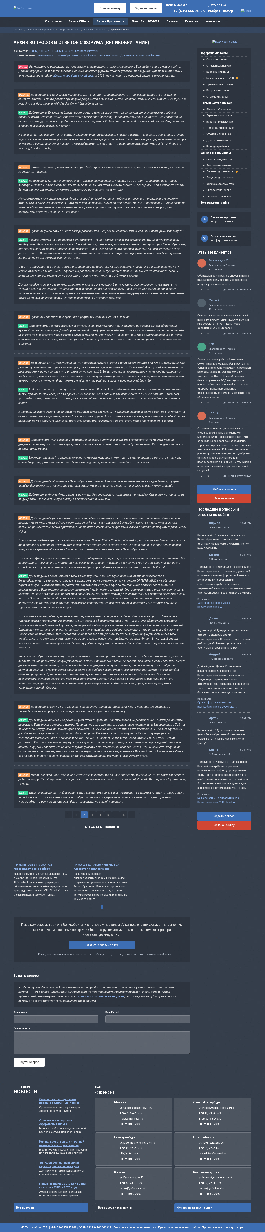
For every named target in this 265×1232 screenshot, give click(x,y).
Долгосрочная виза (218, 140)
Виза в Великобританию (40, 29)
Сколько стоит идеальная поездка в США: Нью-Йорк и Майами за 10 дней (59, 1101)
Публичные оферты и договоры (223, 1227)
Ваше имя (20, 1013)
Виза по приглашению (220, 121)
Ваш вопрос (22, 1028)
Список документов (219, 159)
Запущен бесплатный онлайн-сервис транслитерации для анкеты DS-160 (60, 1164)
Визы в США (77, 21)
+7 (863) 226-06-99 (210, 1183)
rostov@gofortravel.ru (211, 1188)
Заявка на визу (110, 8)
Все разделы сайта (215, 202)
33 (123, 814)
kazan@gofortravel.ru (132, 1188)
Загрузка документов (220, 184)
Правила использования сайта (179, 1227)
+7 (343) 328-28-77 (131, 1148)
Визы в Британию (109, 21)
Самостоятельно (217, 59)
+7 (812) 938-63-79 (210, 1113)
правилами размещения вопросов (101, 996)
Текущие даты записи (220, 177)
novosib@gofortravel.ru (212, 1153)
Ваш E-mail (113, 1013)
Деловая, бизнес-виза (220, 127)
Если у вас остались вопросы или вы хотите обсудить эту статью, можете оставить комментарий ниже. (104, 954)
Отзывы (172, 21)
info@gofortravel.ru (86, 51)
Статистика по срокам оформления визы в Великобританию (55, 1122)
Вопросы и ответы (218, 90)
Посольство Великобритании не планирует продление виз (96, 867)
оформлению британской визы (73, 75)
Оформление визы (69, 29)
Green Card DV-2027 (145, 21)
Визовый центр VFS (218, 72)
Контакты (213, 21)
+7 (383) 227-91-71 (210, 1148)
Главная (18, 29)
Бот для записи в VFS (220, 78)
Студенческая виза (218, 134)
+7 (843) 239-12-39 (131, 1183)
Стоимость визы (217, 96)
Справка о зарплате (218, 196)
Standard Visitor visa (218, 109)
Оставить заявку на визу (101, 945)
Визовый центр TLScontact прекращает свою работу (33, 867)
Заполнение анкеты (218, 165)
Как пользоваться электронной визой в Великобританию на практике (61, 1143)
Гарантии (191, 21)
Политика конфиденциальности (134, 1227)
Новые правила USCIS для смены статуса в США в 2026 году (62, 1185)
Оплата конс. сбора (218, 190)
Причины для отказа (219, 84)
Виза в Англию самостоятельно (99, 55)
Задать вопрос (224, 816)
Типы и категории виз (216, 103)
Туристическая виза (219, 115)
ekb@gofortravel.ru (131, 1153)
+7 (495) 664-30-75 (189, 11)
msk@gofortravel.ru (131, 1118)
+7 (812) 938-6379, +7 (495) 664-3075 (50, 51)
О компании (53, 21)
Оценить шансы (146, 8)
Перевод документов (220, 171)
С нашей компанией (95, 29)
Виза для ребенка (217, 146)
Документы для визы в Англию (140, 55)
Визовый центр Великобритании (57, 55)
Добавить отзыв (224, 489)
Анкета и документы (216, 152)
